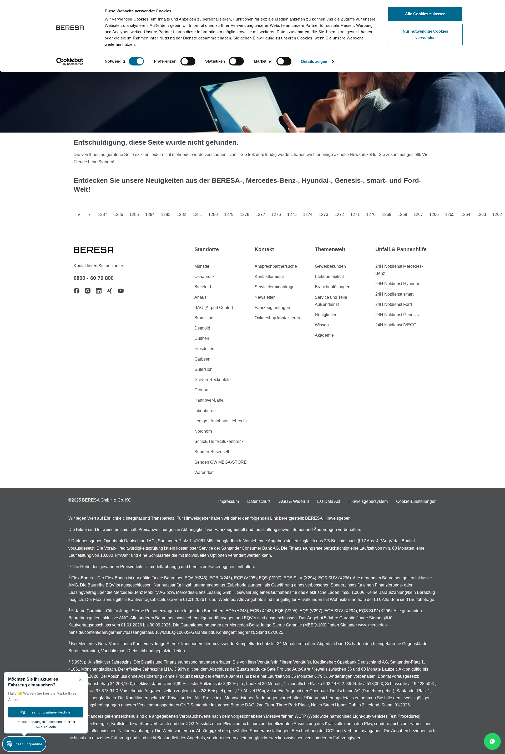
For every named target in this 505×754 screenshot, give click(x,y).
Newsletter (265, 297)
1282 (181, 214)
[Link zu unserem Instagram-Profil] (87, 291)
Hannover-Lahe (209, 400)
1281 (197, 214)
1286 (118, 214)
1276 (276, 214)
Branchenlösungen (332, 287)
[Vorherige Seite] (89, 215)
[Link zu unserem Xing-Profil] (110, 291)
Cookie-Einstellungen (416, 501)
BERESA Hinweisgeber (327, 518)
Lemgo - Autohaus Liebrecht (220, 421)
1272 (339, 214)
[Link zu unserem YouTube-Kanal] (121, 291)
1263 (481, 214)
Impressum (228, 501)
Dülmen (201, 338)
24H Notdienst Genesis (397, 314)
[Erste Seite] (79, 215)
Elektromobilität (329, 276)
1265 (449, 214)
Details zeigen (314, 61)
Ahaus (200, 297)
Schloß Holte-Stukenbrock (219, 441)
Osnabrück (204, 276)
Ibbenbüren (205, 410)
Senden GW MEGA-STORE (220, 462)
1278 (244, 214)
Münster (201, 266)
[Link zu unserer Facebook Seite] (76, 291)
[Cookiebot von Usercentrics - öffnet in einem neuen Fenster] (70, 61)
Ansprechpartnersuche (276, 266)
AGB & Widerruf (294, 501)
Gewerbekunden (330, 266)
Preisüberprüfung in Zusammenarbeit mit (46, 722)
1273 (323, 214)
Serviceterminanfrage (275, 287)
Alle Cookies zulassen (425, 14)
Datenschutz (259, 501)
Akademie (324, 335)
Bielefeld (202, 287)
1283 (165, 214)
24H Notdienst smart (394, 294)
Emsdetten (204, 348)
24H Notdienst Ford (393, 304)
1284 (150, 214)
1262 (497, 214)
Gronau (201, 390)
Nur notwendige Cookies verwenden (425, 34)
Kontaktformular (269, 276)
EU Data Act (328, 501)
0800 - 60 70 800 (94, 278)
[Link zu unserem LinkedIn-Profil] (99, 291)
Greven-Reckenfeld (212, 379)
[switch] (187, 61)
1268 (402, 214)
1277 (260, 214)
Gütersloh (203, 369)
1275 (292, 214)
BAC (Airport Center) (213, 307)
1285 (134, 214)
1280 (213, 214)
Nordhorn (203, 431)
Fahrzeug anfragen (272, 307)
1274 (307, 214)
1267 (418, 214)
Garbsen (202, 359)
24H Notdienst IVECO (395, 325)
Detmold (202, 328)
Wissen (322, 325)
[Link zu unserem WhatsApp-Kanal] (492, 741)
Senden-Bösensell (211, 451)
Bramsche (203, 318)
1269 (386, 214)
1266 (434, 214)
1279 (229, 214)
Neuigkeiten (326, 314)
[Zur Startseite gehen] (100, 249)
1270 (371, 214)
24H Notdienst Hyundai (397, 283)
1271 (355, 214)
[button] (24, 744)
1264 (465, 214)
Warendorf (204, 472)
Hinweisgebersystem (368, 501)
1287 (102, 214)
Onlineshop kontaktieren (277, 318)
